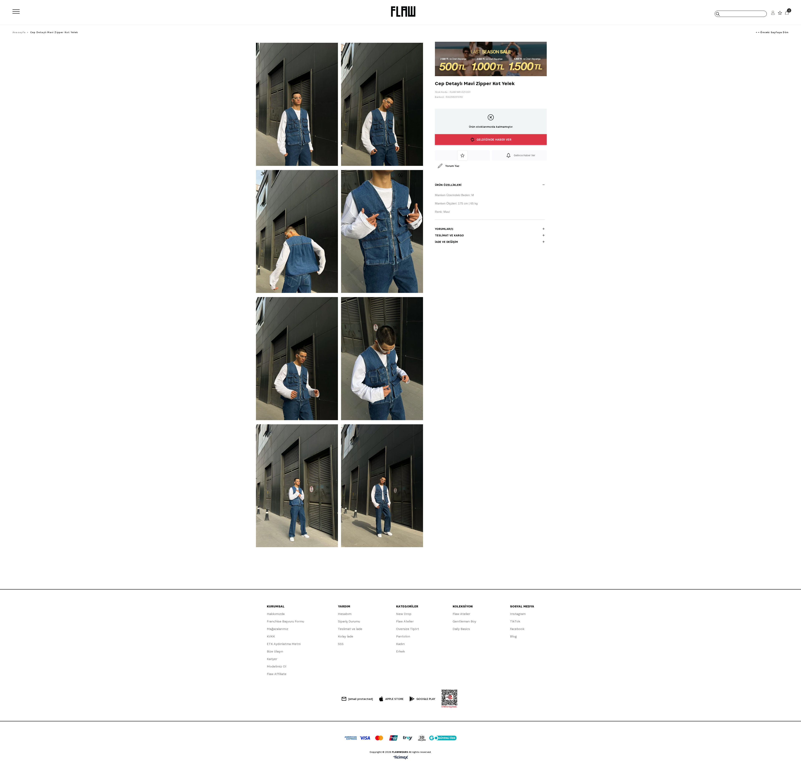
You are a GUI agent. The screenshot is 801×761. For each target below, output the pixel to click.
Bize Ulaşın (275, 651)
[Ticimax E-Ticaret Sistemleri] (400, 758)
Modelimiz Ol (276, 666)
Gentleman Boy (464, 621)
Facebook (517, 629)
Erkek (400, 651)
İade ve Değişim (446, 242)
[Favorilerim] (780, 14)
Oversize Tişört (407, 629)
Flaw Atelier (405, 621)
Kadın (400, 644)
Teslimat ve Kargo (449, 235)
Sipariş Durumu (349, 621)
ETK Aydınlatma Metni (284, 644)
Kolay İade (345, 636)
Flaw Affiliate (276, 674)
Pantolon (403, 636)
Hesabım (344, 614)
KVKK (271, 636)
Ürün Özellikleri (448, 185)
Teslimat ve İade (350, 629)
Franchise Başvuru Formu (285, 621)
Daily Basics (461, 629)
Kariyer (272, 659)
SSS (341, 644)
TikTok (515, 621)
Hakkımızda (276, 614)
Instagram (518, 614)
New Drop (403, 614)
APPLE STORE (394, 699)
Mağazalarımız (277, 629)
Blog (513, 636)
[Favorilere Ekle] (462, 155)
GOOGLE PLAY (425, 699)
